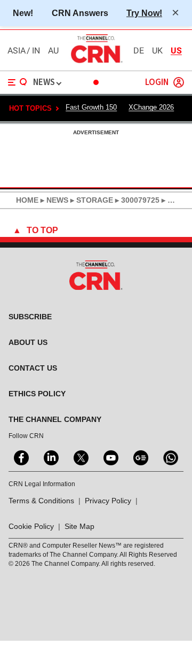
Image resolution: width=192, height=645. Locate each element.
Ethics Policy (37, 393)
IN (36, 51)
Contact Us (33, 368)
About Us (28, 342)
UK (157, 51)
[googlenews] (139, 457)
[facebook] (20, 457)
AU (53, 51)
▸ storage (90, 200)
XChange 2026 (151, 107)
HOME (27, 200)
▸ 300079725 (136, 200)
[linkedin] (50, 457)
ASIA (16, 51)
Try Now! (144, 13)
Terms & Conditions (41, 500)
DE (138, 51)
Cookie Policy (31, 526)
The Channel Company (55, 419)
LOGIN (157, 82)
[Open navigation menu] (17, 82)
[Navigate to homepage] (96, 62)
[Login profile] (179, 82)
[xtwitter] (80, 457)
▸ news (53, 200)
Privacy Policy (108, 500)
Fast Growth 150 (91, 107)
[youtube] (110, 457)
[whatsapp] (169, 457)
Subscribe (30, 316)
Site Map (79, 526)
